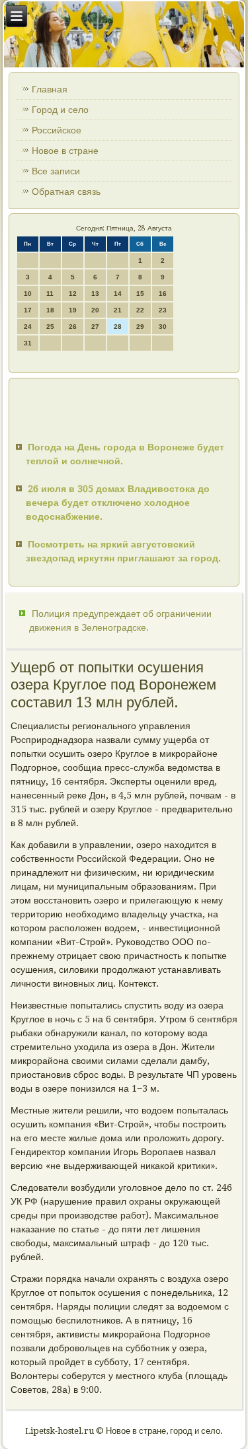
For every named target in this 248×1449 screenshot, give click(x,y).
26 (73, 326)
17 (28, 310)
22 (140, 310)
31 (28, 343)
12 (73, 293)
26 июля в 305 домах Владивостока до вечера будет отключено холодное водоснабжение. (118, 502)
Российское (56, 130)
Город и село (60, 109)
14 (118, 293)
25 (50, 326)
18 (50, 310)
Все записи (56, 171)
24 (28, 326)
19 (73, 310)
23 (163, 310)
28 (118, 326)
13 (95, 293)
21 (118, 310)
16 (163, 293)
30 (163, 326)
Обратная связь (66, 191)
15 (140, 293)
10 (28, 293)
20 (95, 310)
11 (50, 293)
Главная (49, 89)
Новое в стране (65, 150)
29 (140, 326)
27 (95, 326)
